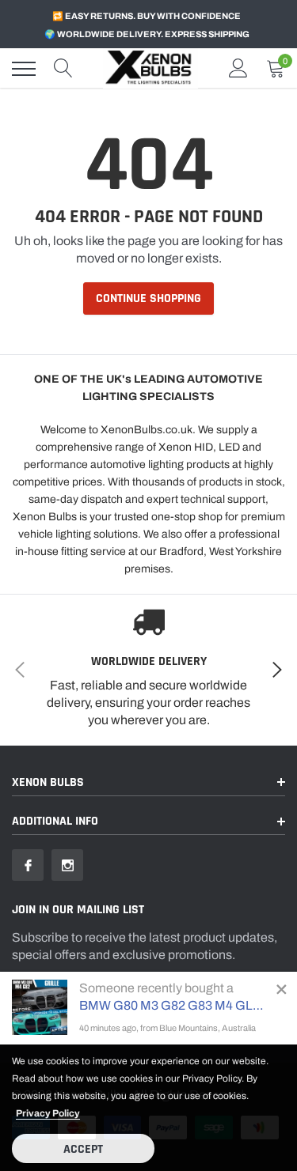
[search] (63, 69)
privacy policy (48, 1113)
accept (83, 1149)
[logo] (150, 68)
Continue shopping (148, 298)
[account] (238, 68)
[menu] (24, 69)
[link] (28, 865)
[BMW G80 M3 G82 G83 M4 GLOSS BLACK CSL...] (39, 1007)
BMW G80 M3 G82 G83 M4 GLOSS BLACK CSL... (174, 1005)
